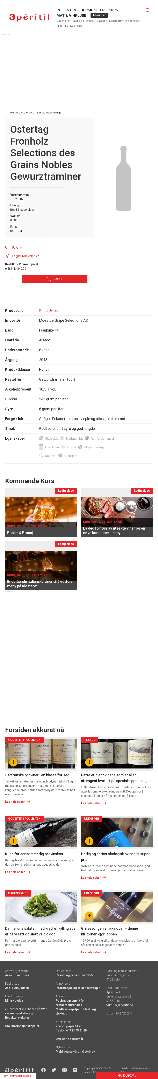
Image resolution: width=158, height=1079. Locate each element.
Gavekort (101, 20)
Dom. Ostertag (48, 310)
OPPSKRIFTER (92, 10)
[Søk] (148, 10)
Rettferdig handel (102, 438)
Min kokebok (132, 20)
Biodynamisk (74, 438)
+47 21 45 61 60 (76, 1030)
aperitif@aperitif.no (69, 1026)
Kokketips (76, 25)
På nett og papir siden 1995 (74, 975)
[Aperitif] (29, 18)
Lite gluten (52, 447)
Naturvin (50, 455)
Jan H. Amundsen (17, 988)
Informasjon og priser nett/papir (78, 988)
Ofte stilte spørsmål (69, 1039)
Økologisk (51, 438)
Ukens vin (78, 20)
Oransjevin (71, 455)
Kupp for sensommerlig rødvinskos (34, 854)
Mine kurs (62, 25)
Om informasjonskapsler (22, 1026)
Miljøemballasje (94, 447)
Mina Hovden (14, 1000)
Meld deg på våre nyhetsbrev (75, 1051)
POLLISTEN (66, 10)
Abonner (99, 15)
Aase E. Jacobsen (17, 975)
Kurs (113, 10)
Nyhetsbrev (116, 20)
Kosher (71, 447)
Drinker (90, 20)
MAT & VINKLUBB (71, 15)
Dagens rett (63, 20)
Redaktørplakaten (17, 1017)
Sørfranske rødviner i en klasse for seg (37, 775)
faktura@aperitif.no (119, 1005)
